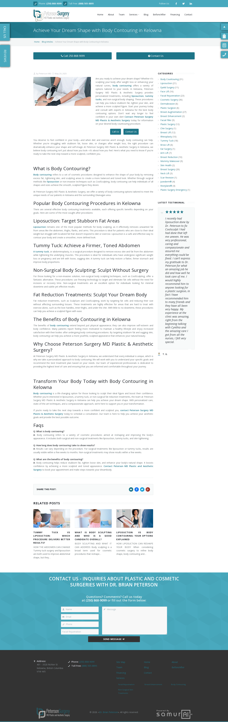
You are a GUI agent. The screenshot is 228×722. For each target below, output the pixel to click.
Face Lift (164, 91)
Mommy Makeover (170, 161)
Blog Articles (47, 41)
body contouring (122, 85)
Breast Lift (165, 132)
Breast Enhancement (170, 116)
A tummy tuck (41, 251)
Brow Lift (165, 144)
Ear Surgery (166, 148)
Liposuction (39, 226)
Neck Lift (164, 173)
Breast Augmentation (171, 111)
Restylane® (166, 185)
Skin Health (166, 165)
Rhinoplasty (166, 136)
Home (37, 41)
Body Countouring (169, 79)
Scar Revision (167, 177)
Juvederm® (166, 181)
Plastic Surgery (167, 124)
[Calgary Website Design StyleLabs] (174, 714)
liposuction (138, 95)
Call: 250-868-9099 (74, 56)
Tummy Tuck (167, 140)
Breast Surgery (167, 169)
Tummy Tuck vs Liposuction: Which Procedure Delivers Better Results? (51, 537)
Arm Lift (164, 152)
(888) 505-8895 (86, 3)
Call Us (115, 131)
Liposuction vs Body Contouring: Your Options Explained (134, 536)
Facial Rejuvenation (170, 95)
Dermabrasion (167, 103)
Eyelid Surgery (167, 87)
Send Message (112, 639)
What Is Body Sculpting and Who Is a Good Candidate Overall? (93, 536)
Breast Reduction (169, 157)
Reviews (5, 56)
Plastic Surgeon (168, 107)
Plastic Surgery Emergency (173, 189)
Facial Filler (165, 120)
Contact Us (157, 56)
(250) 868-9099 (54, 3)
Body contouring (42, 174)
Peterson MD (44, 73)
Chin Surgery (166, 128)
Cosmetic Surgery (169, 99)
